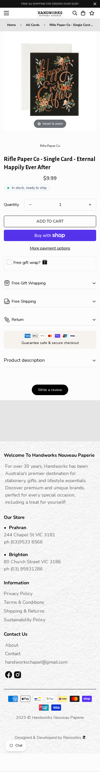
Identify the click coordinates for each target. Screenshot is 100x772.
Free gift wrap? (27, 262)
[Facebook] (8, 675)
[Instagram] (17, 674)
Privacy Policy (18, 593)
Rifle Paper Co (50, 146)
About (11, 645)
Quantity (11, 204)
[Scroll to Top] (91, 745)
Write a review (50, 389)
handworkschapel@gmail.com (36, 662)
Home (11, 25)
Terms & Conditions (24, 602)
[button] (83, 13)
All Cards (32, 25)
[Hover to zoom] (50, 80)
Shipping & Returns (24, 611)
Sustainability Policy (24, 620)
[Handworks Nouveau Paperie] (50, 13)
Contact (13, 654)
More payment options (50, 248)
